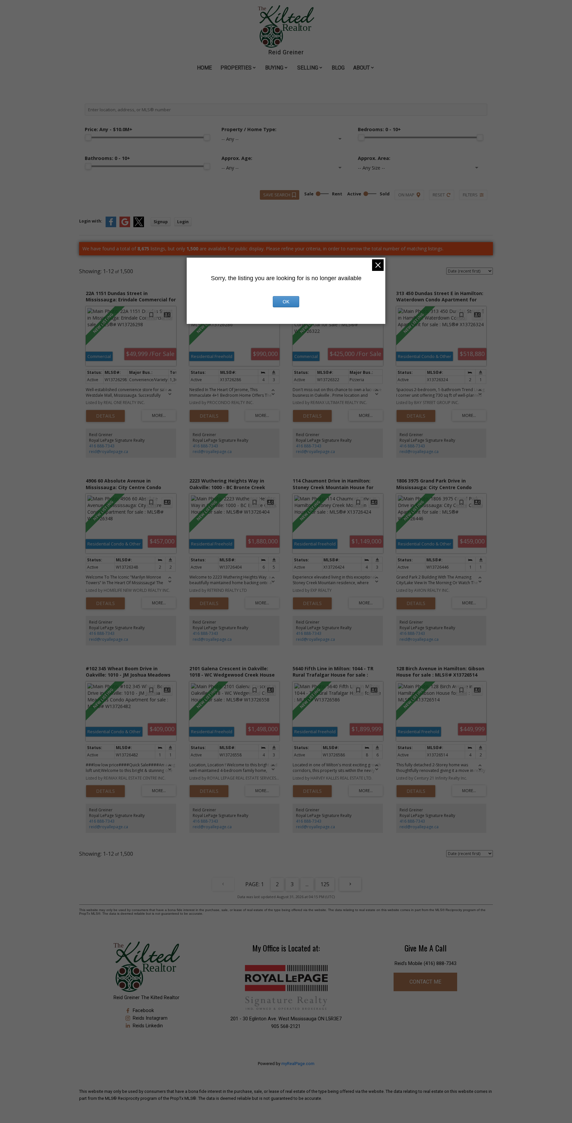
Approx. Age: (236, 158)
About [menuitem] (361, 68)
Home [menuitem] (204, 68)
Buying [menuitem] (274, 68)
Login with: (90, 221)
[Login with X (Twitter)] (138, 226)
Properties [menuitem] (236, 68)
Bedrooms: (379, 129)
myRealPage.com (297, 1063)
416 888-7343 (102, 446)
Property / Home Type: (248, 129)
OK (286, 301)
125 (324, 884)
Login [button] (183, 222)
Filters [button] (470, 195)
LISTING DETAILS (105, 416)
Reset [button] (439, 195)
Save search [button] (276, 195)
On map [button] (406, 195)
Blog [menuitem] (338, 68)
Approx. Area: (374, 158)
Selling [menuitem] (307, 68)
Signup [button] (161, 222)
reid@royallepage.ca (108, 451)
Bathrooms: (107, 158)
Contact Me (425, 982)
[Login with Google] (124, 226)
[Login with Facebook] (111, 226)
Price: (108, 129)
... (307, 884)
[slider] (88, 137)
